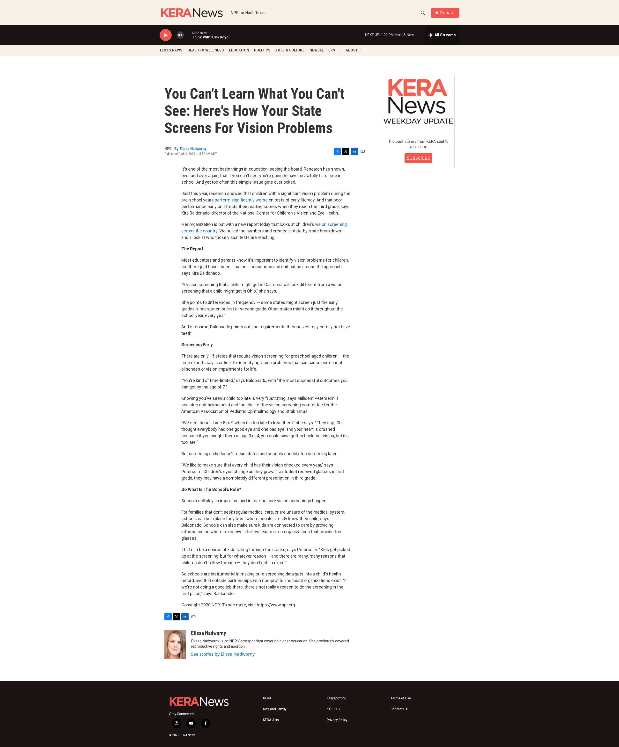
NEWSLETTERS (322, 50)
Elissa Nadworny (193, 148)
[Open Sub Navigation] (339, 50)
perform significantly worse (241, 199)
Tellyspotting (336, 698)
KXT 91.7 (333, 709)
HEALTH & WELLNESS (205, 50)
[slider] (188, 34)
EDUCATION (239, 50)
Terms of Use (401, 698)
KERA (267, 698)
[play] (165, 35)
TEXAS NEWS (171, 50)
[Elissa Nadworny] (175, 644)
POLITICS (262, 50)
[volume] (180, 35)
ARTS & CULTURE (290, 50)
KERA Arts (271, 720)
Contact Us (399, 709)
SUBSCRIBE (418, 158)
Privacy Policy (337, 720)
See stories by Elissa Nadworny (223, 654)
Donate (447, 12)
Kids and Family (275, 709)
